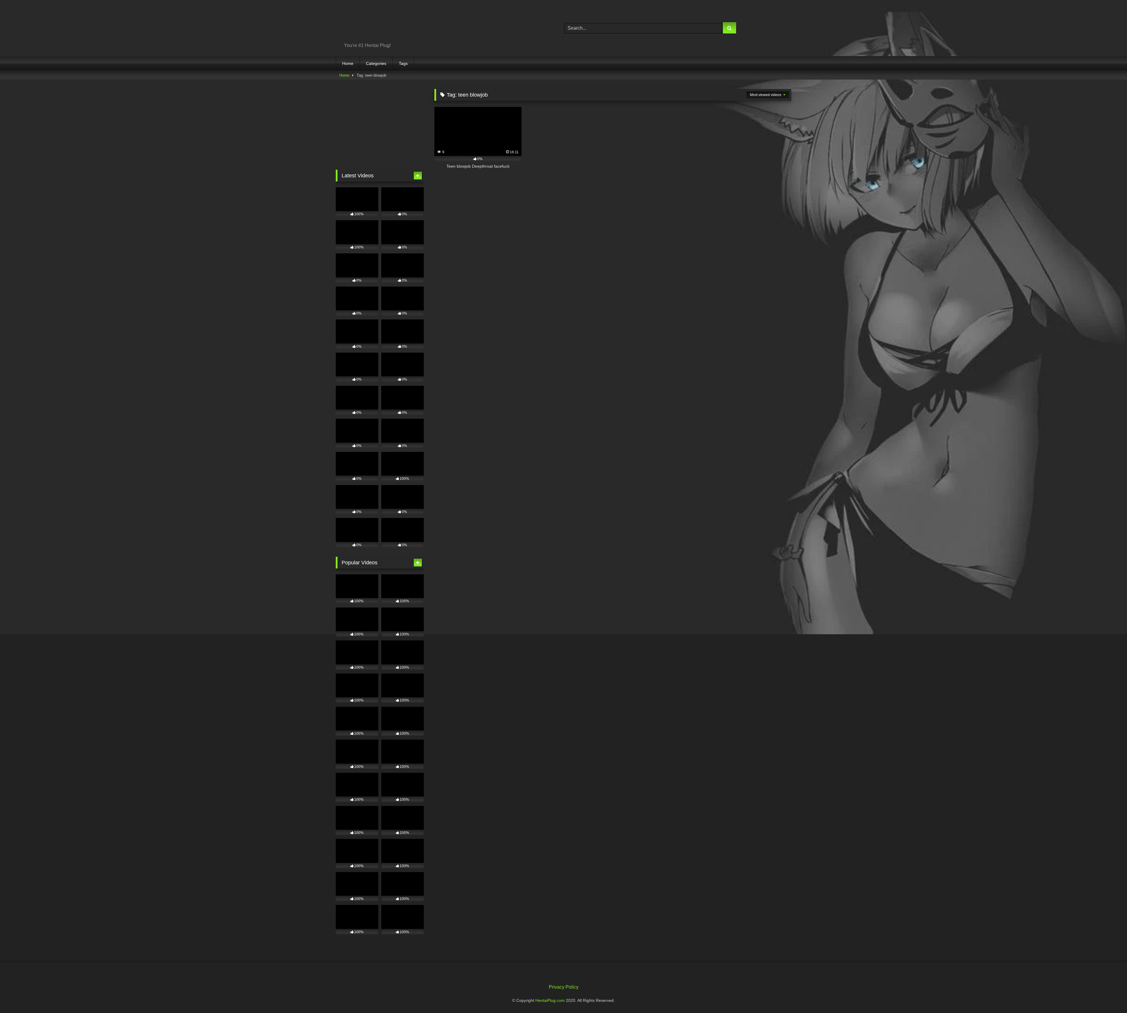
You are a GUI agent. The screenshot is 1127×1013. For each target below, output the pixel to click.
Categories (376, 63)
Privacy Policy (563, 987)
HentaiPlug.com (550, 1000)
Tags (403, 63)
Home (347, 63)
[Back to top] (1108, 995)
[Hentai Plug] (384, 23)
